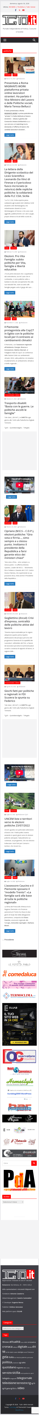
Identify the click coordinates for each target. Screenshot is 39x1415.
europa (20, 1352)
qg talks (22, 1362)
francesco (31, 1352)
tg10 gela (6, 1388)
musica (18, 1357)
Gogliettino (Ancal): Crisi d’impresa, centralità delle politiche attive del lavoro (19, 623)
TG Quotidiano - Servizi (12, 395)
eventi (25, 1352)
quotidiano (9, 1367)
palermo (24, 1357)
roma (27, 1368)
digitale (22, 1347)
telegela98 (13, 1378)
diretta (30, 1347)
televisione (9, 1383)
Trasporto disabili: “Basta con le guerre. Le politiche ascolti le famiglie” (19, 408)
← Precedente (8, 939)
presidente (15, 1363)
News (15, 75)
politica (7, 1362)
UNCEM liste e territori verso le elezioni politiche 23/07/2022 (18, 822)
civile (25, 1342)
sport (32, 1373)
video (20, 1388)
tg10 (33, 1383)
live (15, 1357)
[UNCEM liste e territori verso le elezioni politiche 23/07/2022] (19, 801)
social (22, 1373)
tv (16, 1388)
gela (5, 1357)
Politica (13, 248)
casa (22, 1342)
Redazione (21, 79)
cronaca (7, 1347)
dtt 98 (7, 1352)
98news (5, 1342)
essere (11, 1352)
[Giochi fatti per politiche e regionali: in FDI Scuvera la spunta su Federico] (19, 673)
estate (15, 1352)
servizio (7, 1373)
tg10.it (13, 1388)
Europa (7, 319)
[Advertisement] (19, 450)
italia (11, 1357)
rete (24, 1368)
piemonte (30, 1357)
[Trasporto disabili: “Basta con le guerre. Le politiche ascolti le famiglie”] (19, 385)
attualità (14, 1342)
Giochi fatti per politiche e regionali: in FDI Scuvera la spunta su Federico (19, 696)
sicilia (16, 1372)
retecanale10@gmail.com (26, 1289)
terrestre (22, 1383)
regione (20, 1367)
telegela (6, 1378)
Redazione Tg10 (23, 814)
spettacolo (27, 1373)
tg (29, 1383)
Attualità (8, 75)
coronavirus (31, 1342)
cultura (15, 1347)
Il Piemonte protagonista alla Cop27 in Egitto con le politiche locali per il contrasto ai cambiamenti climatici (19, 333)
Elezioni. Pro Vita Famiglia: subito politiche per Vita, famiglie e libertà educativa (15, 262)
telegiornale (24, 1378)
